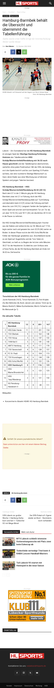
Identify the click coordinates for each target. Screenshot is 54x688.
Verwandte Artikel (11, 532)
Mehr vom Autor (27, 532)
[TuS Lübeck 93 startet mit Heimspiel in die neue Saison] (9, 565)
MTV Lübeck (7, 545)
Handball (11, 12)
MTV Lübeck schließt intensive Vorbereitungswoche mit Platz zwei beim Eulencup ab (33, 541)
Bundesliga (6, 557)
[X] (18, 51)
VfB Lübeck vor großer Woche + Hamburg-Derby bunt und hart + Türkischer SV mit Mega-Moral (13, 519)
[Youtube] (37, 672)
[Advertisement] (27, 115)
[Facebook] (12, 51)
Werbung (39, 686)
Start (4, 12)
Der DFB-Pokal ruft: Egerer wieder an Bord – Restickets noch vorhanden (39, 518)
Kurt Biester (10, 46)
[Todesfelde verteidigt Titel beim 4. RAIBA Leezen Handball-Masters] (9, 553)
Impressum (18, 686)
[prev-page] (4, 574)
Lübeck (5, 569)
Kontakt (9, 686)
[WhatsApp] (24, 51)
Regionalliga (21, 12)
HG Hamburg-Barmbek (19, 493)
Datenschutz (28, 686)
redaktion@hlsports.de (36, 666)
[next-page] (8, 574)
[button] (4, 3)
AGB (46, 686)
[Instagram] (23, 672)
